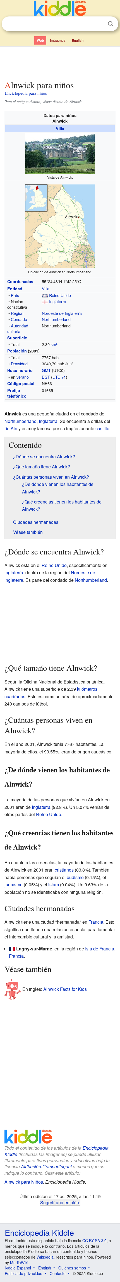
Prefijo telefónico (17, 393)
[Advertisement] (60, 62)
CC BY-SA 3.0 (94, 1240)
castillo (102, 428)
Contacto (58, 1273)
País (15, 295)
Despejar (99, 24)
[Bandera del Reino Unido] (45, 295)
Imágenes (58, 40)
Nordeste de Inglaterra (62, 313)
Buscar (110, 24)
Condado (19, 319)
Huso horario (20, 370)
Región (17, 313)
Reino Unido (60, 295)
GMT (46, 370)
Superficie (17, 337)
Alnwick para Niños (23, 1182)
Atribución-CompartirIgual (46, 1166)
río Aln (10, 428)
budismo (75, 877)
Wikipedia (45, 1257)
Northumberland (56, 319)
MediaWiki (19, 1262)
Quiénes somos (72, 1268)
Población (17, 351)
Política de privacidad (23, 1273)
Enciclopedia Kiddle (39, 1232)
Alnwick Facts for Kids (65, 989)
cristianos (64, 870)
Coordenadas (20, 281)
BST (46, 377)
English (77, 40)
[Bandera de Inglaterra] (45, 301)
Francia (95, 922)
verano (22, 377)
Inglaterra (57, 301)
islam (53, 884)
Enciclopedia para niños (26, 93)
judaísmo (13, 884)
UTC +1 (59, 377)
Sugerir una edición (59, 1202)
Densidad (19, 363)
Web (40, 40)
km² (54, 344)
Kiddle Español (18, 1268)
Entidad (14, 288)
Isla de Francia (99, 948)
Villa (60, 128)
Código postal (20, 383)
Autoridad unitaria (17, 328)
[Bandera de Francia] (12, 948)
